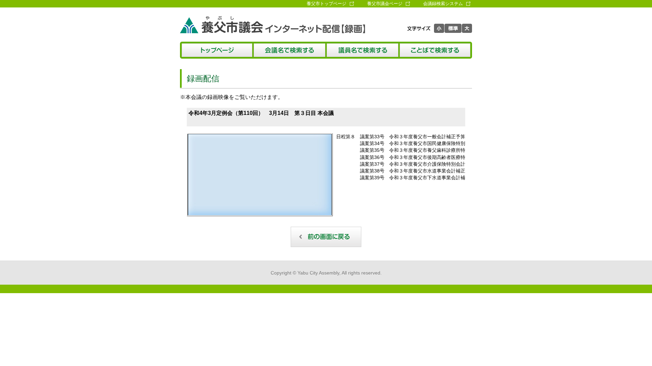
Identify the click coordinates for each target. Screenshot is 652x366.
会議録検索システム (443, 3)
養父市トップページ (326, 3)
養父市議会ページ (384, 3)
